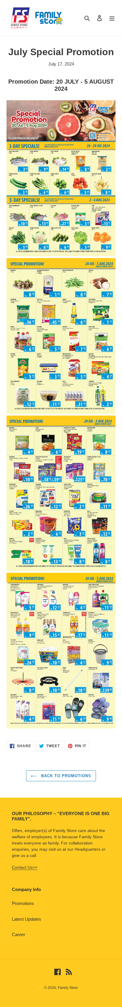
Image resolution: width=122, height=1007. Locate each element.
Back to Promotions (66, 776)
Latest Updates (26, 919)
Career (18, 934)
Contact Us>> (24, 867)
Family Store (68, 988)
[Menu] (112, 18)
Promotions (23, 903)
